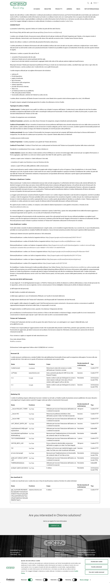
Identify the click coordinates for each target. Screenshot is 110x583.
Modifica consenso (15, 341)
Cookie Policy (69, 21)
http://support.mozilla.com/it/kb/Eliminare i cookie (65, 241)
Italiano (95, 3)
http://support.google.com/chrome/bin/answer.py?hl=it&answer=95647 (68, 251)
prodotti (58, 9)
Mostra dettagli (84, 580)
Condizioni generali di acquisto (86, 552)
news (78, 9)
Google (31, 378)
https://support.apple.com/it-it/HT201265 (55, 263)
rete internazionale (92, 9)
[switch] (45, 579)
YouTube (31, 409)
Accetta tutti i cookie (96, 561)
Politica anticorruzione (61, 554)
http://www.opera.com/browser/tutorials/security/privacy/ (64, 259)
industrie (47, 9)
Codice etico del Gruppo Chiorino (64, 550)
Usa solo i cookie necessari (96, 572)
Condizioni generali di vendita (86, 550)
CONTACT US (55, 525)
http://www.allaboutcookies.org (19, 207)
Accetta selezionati (96, 567)
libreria (69, 9)
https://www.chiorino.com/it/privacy (50, 32)
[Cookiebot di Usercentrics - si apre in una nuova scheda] (10, 580)
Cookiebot (50, 347)
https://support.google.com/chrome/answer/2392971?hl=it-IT (63, 237)
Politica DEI (58, 557)
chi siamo (36, 9)
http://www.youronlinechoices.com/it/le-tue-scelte (75, 267)
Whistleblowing (59, 552)
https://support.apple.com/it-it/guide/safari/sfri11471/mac (64, 255)
